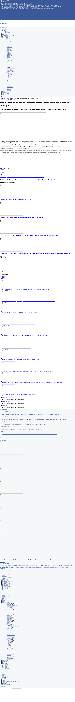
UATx (3, 683)
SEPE (3, 674)
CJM (3, 578)
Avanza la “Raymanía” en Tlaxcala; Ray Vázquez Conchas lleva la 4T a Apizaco (17, 11)
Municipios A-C (8, 38)
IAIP (3, 596)
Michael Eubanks (5, 401)
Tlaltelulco (9, 80)
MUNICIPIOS (5, 37)
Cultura (3, 582)
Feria (3, 592)
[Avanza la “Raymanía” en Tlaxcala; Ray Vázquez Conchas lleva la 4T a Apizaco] (11, 558)
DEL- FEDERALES (6, 36)
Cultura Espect (5, 583)
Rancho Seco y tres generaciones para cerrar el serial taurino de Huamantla (16, 10)
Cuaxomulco (9, 50)
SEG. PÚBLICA (5, 93)
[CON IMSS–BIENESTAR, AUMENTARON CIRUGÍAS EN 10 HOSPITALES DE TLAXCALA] (8, 311)
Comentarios (4, 278)
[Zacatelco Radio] (3, 23)
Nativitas (8, 62)
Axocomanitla (9, 43)
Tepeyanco (9, 76)
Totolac (8, 82)
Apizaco (8, 42)
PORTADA (4, 29)
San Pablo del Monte (11, 68)
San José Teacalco (10, 634)
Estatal (47, 565)
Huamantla (9, 54)
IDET (3, 598)
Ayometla (9, 44)
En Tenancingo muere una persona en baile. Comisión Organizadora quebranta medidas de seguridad (25, 289)
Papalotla (8, 66)
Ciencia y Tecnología (6, 577)
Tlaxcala (4, 680)
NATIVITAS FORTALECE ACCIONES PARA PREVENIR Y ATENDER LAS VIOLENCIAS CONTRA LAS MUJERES (26, 13)
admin (1, 111)
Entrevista (6, 664)
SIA (3, 675)
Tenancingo (9, 73)
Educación (4, 588)
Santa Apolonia (10, 70)
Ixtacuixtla (9, 56)
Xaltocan (8, 84)
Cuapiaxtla (9, 49)
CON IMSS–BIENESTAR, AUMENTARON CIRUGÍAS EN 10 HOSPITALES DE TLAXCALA (20, 312)
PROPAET (4, 665)
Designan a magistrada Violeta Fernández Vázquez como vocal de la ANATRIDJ (17, 4)
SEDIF (3, 669)
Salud (26, 567)
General (5, 99)
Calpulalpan (9, 46)
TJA (3, 679)
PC (3, 662)
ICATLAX (4, 597)
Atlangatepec (9, 608)
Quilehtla (8, 67)
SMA (3, 676)
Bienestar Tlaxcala (5, 571)
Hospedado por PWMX (16, 688)
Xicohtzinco (9, 86)
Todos (6, 31)
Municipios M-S (8, 58)
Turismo (3, 682)
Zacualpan (9, 90)
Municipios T (7, 72)
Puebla (3, 666)
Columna (4, 580)
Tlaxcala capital (10, 81)
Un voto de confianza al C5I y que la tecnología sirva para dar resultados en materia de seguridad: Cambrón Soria (28, 301)
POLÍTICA (4, 34)
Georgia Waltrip (5, 397)
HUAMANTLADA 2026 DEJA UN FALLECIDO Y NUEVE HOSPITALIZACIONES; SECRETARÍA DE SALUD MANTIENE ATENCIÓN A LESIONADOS (33, 6)
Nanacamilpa (9, 61)
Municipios (9, 99)
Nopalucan (9, 63)
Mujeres (3, 601)
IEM (3, 599)
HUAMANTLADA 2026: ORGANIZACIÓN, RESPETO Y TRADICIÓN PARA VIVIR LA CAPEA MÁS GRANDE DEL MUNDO (28, 8)
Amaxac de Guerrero (11, 40)
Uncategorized (55, 567)
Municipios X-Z (8, 83)
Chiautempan (9, 47)
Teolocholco (9, 74)
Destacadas (4, 98)
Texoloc (8, 647)
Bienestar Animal (5, 570)
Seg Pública (39, 567)
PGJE (6, 671)
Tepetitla (8, 75)
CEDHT (4, 91)
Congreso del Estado (15, 565)
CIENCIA (4, 94)
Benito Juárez (9, 611)
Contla (8, 48)
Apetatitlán (9, 41)
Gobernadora (7, 32)
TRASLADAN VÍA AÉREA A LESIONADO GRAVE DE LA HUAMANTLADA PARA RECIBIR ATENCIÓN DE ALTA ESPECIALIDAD (29, 5)
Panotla (8, 64)
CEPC (3, 575)
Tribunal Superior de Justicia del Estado (9, 681)
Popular (3, 276)
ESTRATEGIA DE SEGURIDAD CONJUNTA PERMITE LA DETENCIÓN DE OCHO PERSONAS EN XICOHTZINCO (25, 335)
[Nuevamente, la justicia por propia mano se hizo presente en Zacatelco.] (8, 322)
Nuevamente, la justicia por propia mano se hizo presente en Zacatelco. (18, 324)
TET (3, 678)
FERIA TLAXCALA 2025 (7, 594)
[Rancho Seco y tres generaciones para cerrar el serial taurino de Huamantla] (11, 545)
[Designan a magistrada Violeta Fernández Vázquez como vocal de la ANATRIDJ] (11, 215)
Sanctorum (9, 69)
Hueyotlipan (9, 55)
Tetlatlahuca (9, 79)
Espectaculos (4, 589)
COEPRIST (4, 579)
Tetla (8, 77)
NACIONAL (4, 92)
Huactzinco (9, 53)
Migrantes (4, 600)
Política (22, 567)
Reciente (4, 277)
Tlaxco (8, 650)
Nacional (4, 661)
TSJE (3, 33)
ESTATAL (4, 30)
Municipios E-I (7, 51)
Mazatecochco (9, 59)
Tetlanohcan (9, 78)
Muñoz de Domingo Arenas (12, 60)
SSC (5, 673)
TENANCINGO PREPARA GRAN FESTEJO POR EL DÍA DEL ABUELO (17, 3)
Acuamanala (9, 39)
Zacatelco (9, 88)
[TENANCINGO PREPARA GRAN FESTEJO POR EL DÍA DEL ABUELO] (11, 197)
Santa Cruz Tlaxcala (11, 71)
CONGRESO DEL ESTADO (8, 35)
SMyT (3, 677)
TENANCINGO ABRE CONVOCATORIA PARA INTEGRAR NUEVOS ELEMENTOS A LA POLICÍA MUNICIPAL (25, 9)
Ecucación (4, 587)
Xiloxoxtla (9, 89)
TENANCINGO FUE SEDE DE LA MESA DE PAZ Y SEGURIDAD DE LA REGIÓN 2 (19, 7)
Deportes (27, 565)
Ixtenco (8, 57)
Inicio (1, 98)
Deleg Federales (5, 584)
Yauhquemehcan (10, 87)
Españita (8, 52)
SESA (6, 668)
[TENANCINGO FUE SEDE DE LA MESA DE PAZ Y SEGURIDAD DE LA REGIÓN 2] (8, 392)
